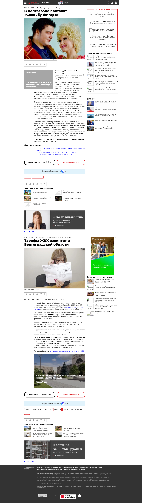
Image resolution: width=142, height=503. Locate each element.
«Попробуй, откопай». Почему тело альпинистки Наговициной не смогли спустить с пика (105, 64)
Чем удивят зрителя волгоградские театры (55, 154)
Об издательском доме (70, 467)
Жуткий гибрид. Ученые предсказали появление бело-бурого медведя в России (106, 83)
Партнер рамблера (53, 495)
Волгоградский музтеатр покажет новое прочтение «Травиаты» (73, 191)
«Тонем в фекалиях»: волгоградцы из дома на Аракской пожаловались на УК (73, 434)
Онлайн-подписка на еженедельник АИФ (49, 469)
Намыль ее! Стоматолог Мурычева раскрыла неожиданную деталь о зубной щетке (105, 300)
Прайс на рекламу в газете (53, 467)
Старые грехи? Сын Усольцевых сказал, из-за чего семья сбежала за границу (106, 76)
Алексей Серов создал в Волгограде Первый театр (58, 152)
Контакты (40, 467)
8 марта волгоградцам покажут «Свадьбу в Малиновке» (42, 197)
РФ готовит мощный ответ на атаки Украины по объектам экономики (105, 102)
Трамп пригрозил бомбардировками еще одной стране (106, 121)
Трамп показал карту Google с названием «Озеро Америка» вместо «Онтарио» (102, 37)
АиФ (37, 289)
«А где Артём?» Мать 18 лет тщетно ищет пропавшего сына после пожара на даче (105, 70)
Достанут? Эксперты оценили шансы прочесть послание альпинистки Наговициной (106, 287)
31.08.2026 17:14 (28, 237)
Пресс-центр (84, 467)
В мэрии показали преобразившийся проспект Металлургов (71, 428)
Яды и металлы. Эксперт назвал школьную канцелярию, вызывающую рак (104, 281)
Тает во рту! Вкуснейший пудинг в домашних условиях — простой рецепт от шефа (105, 294)
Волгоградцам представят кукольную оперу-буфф (41, 191)
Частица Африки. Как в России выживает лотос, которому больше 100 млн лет (105, 89)
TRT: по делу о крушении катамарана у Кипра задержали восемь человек (102, 30)
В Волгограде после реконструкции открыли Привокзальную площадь (59, 376)
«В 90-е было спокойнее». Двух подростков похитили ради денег (105, 312)
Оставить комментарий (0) (71, 162)
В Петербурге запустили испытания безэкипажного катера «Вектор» (105, 115)
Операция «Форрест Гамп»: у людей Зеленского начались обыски (105, 127)
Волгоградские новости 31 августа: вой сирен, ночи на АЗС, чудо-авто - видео (102, 14)
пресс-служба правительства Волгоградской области (40, 60)
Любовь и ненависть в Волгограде (39, 203)
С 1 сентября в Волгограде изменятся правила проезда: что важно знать (102, 45)
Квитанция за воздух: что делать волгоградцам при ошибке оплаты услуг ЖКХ (42, 434)
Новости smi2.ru (30, 232)
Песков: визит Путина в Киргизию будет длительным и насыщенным (102, 22)
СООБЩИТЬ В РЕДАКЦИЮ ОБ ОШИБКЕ (74, 469)
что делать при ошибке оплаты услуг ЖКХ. (67, 351)
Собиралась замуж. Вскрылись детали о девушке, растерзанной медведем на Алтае (105, 57)
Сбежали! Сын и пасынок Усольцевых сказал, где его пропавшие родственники (106, 306)
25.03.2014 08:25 (29, 8)
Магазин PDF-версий (96, 467)
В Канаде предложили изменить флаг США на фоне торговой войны (105, 108)
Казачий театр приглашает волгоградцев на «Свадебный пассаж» (72, 198)
